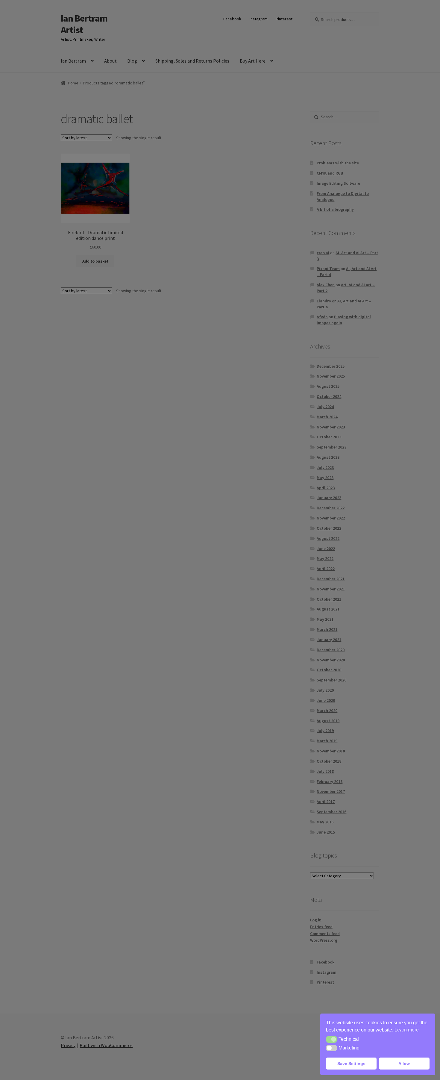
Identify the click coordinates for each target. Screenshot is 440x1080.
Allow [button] (404, 1063)
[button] (331, 1039)
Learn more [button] (407, 1029)
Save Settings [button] (351, 1063)
